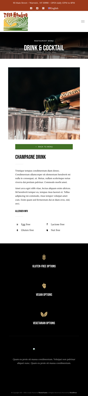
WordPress (73, 392)
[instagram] (44, 373)
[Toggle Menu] (83, 21)
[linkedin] (56, 373)
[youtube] (50, 373)
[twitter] (37, 373)
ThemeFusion (42, 392)
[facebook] (31, 373)
